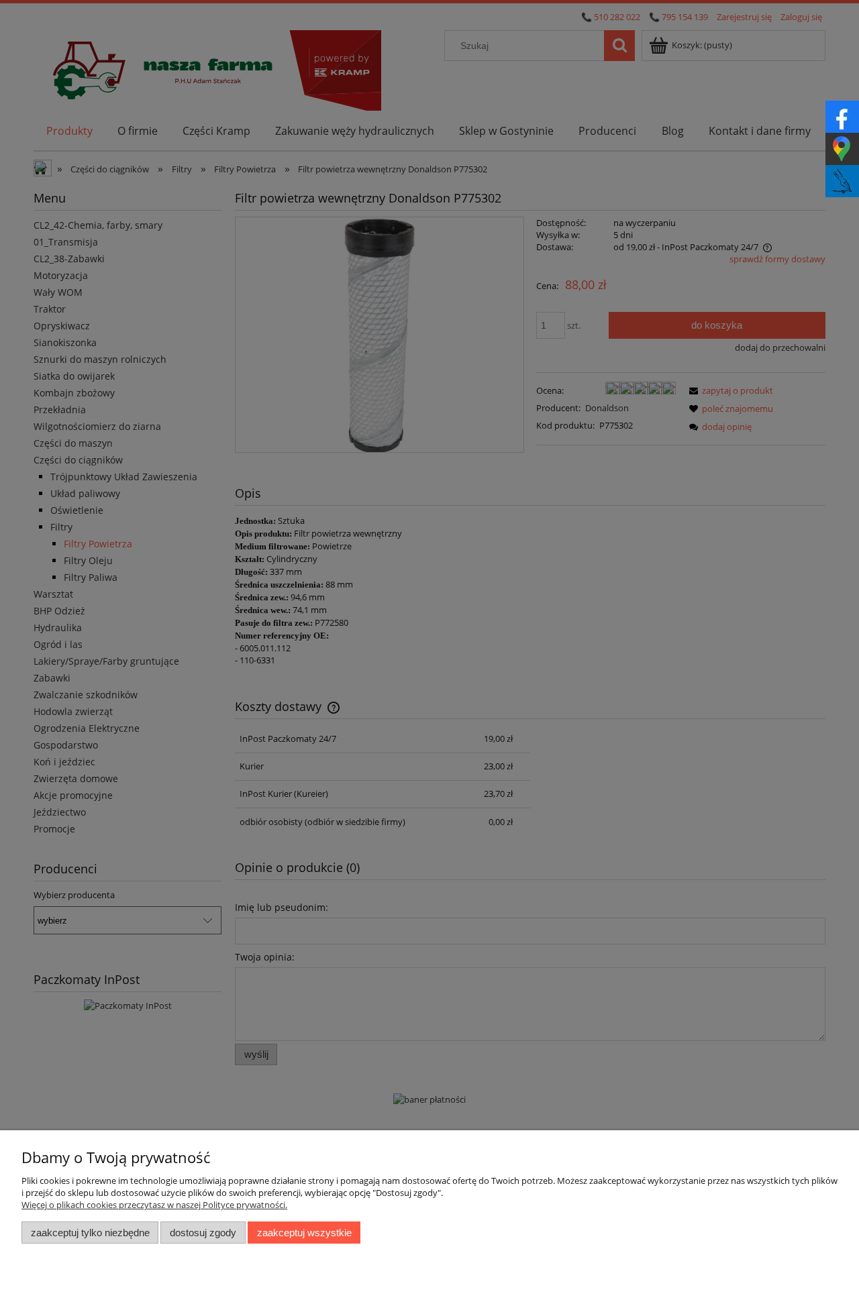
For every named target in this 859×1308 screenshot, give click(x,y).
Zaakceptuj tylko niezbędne (90, 1232)
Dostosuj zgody (203, 1232)
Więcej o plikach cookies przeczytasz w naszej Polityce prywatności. (154, 1205)
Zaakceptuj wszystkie (304, 1232)
